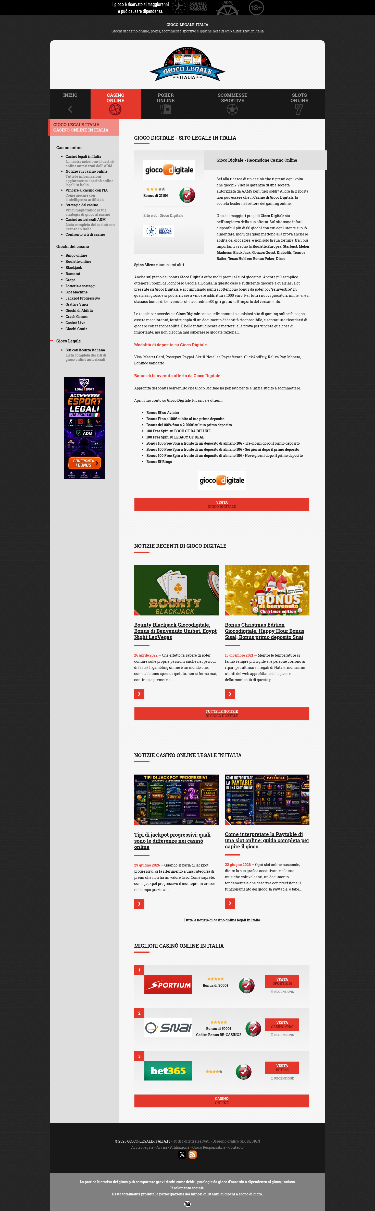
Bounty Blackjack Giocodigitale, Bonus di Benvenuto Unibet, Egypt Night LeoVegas (175, 630)
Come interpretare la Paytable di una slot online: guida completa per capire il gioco (267, 840)
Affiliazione (180, 1147)
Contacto (236, 1147)
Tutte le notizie (222, 713)
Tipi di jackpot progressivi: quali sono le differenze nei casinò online (172, 840)
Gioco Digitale (171, 215)
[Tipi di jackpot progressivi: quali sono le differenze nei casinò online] (176, 800)
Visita (222, 504)
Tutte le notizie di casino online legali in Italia (222, 920)
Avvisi (161, 1147)
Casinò (222, 1100)
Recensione (283, 992)
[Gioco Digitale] (169, 173)
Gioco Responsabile (209, 1147)
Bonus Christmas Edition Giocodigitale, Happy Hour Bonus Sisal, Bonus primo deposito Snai (264, 630)
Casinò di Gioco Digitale (273, 197)
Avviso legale (142, 1147)
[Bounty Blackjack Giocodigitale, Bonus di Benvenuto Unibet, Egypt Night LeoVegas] (176, 590)
